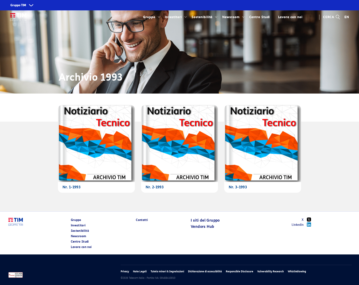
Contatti (142, 220)
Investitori (173, 17)
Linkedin (298, 225)
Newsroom (231, 17)
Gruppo (149, 17)
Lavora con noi (81, 247)
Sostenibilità (202, 17)
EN (346, 17)
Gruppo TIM (18, 5)
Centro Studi (80, 241)
